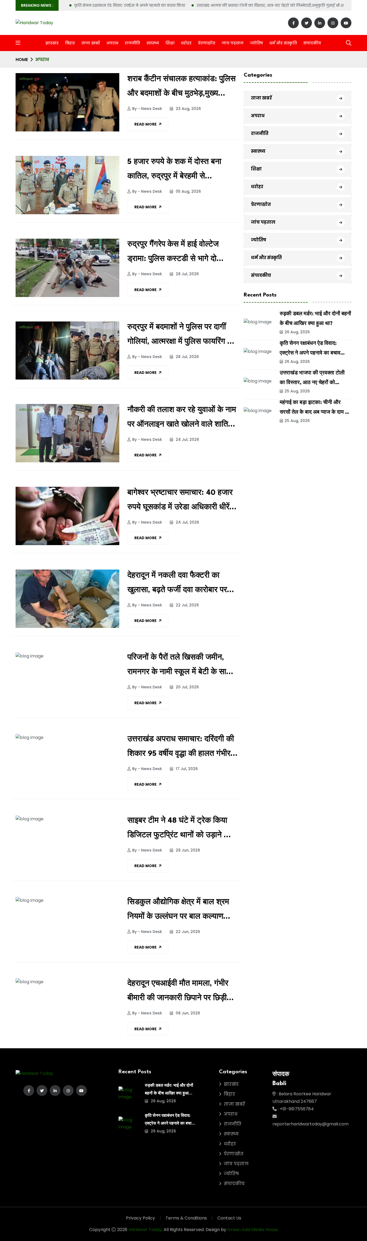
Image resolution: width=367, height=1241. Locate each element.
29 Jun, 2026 (187, 850)
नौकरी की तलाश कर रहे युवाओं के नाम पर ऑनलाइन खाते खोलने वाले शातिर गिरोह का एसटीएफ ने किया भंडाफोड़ (181, 419)
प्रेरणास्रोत (206, 43)
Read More (145, 124)
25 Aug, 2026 (297, 391)
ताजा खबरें (90, 43)
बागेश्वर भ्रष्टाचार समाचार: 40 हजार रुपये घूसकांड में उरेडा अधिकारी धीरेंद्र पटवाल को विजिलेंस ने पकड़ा (182, 502)
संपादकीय (312, 43)
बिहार (70, 43)
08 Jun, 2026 (187, 1013)
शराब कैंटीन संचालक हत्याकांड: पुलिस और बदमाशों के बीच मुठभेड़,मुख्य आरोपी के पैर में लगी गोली (181, 88)
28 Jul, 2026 (187, 274)
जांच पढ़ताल (232, 43)
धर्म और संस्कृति (283, 43)
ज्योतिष (256, 43)
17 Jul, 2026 (186, 768)
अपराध (112, 43)
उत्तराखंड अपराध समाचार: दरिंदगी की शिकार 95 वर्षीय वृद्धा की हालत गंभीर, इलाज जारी (180, 748)
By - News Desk (147, 108)
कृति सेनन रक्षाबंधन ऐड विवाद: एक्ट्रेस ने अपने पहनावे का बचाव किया (129, 5)
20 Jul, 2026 (187, 687)
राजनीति (132, 43)
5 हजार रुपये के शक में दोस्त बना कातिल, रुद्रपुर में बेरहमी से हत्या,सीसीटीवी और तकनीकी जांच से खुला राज (179, 171)
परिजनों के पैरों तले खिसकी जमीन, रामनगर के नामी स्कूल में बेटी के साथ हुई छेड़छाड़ (179, 666)
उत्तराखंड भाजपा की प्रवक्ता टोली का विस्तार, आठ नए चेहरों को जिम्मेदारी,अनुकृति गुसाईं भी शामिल (274, 5)
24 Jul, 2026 (187, 439)
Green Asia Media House (252, 1229)
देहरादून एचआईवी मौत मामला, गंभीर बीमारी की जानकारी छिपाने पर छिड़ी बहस (177, 993)
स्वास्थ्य (152, 43)
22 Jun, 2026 (187, 931)
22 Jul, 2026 (187, 605)
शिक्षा (170, 43)
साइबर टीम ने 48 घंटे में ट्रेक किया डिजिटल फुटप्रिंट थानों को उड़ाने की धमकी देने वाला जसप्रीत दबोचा (179, 830)
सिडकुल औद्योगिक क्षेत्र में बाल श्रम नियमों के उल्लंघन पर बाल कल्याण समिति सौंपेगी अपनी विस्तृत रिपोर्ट (178, 911)
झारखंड (52, 43)
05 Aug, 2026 (188, 191)
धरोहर (186, 43)
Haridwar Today (145, 1229)
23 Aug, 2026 (188, 108)
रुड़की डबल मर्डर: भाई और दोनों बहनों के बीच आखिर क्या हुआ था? (169, 1093)
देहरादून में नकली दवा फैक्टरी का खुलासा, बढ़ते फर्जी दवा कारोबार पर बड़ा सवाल (177, 585)
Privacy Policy (140, 1218)
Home (22, 59)
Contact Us (229, 1218)
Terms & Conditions (186, 1218)
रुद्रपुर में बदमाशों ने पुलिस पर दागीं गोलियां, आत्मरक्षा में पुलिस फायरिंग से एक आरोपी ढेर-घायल (180, 336)
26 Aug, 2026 (297, 332)
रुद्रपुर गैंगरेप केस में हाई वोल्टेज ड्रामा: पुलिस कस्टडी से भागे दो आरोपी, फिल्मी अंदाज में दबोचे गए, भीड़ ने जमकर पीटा (181, 253)
